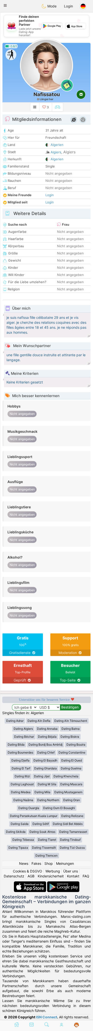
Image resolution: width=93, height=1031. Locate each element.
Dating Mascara (71, 784)
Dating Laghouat (22, 784)
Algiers (56, 152)
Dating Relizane (72, 816)
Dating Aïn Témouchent (70, 721)
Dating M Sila (47, 784)
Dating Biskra (70, 736)
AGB (31, 876)
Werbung (52, 871)
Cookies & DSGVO (27, 871)
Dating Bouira (75, 744)
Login (68, 6)
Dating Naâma (23, 800)
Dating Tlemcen (46, 855)
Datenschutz (14, 876)
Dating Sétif (40, 824)
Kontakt (73, 876)
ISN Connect (46, 1017)
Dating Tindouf (70, 839)
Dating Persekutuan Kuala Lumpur (33, 816)
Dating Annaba (47, 729)
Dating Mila (42, 792)
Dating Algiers (23, 729)
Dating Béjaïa (47, 736)
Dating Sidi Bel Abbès (68, 824)
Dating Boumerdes (20, 752)
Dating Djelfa (20, 760)
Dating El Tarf (21, 768)
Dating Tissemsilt (44, 847)
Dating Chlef (46, 752)
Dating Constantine (72, 752)
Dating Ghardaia (45, 768)
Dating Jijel (42, 776)
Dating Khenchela (66, 776)
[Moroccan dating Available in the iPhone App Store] (30, 884)
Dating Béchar (24, 736)
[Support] (76, 1025)
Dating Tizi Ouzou (72, 847)
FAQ (86, 876)
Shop (48, 863)
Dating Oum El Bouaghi (59, 808)
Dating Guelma (71, 768)
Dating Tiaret (47, 839)
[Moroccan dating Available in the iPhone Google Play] (63, 884)
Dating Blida (16, 744)
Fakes (36, 863)
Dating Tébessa (23, 839)
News (23, 863)
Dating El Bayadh (45, 760)
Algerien (57, 145)
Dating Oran (71, 800)
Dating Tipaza (18, 847)
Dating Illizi (22, 776)
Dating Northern (48, 800)
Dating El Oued (71, 760)
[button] (5, 5)
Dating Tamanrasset (73, 832)
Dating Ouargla (28, 808)
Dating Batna (71, 729)
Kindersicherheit (51, 876)
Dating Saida (20, 824)
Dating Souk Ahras (42, 832)
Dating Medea (21, 792)
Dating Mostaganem (68, 792)
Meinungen (65, 863)
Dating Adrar (15, 721)
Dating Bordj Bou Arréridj (45, 744)
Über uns (70, 871)
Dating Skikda (16, 832)
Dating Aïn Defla (39, 721)
